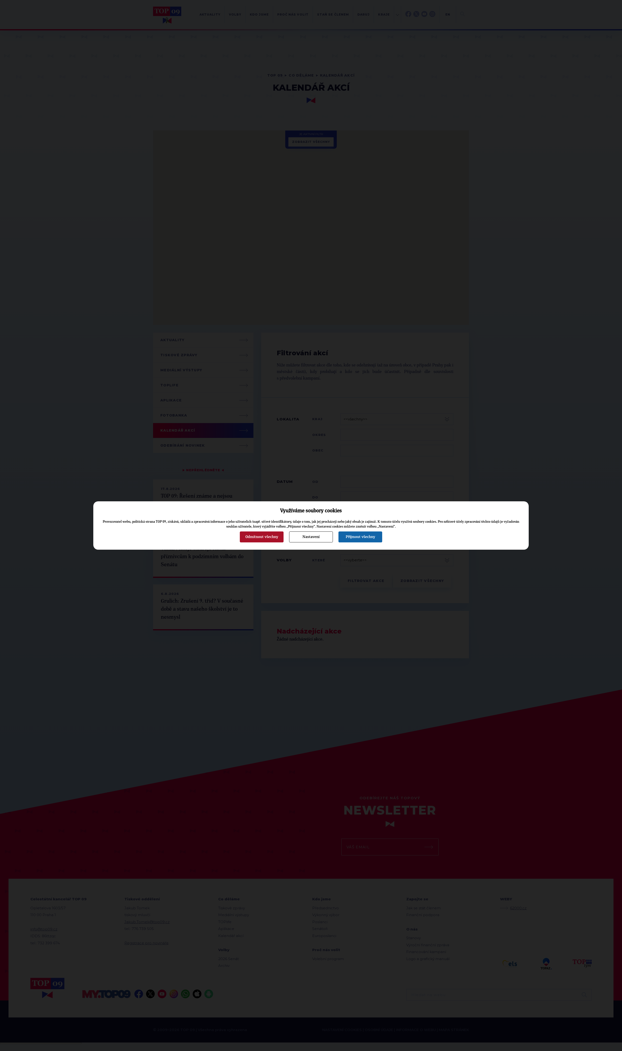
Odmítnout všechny (261, 537)
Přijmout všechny (360, 537)
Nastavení (311, 537)
